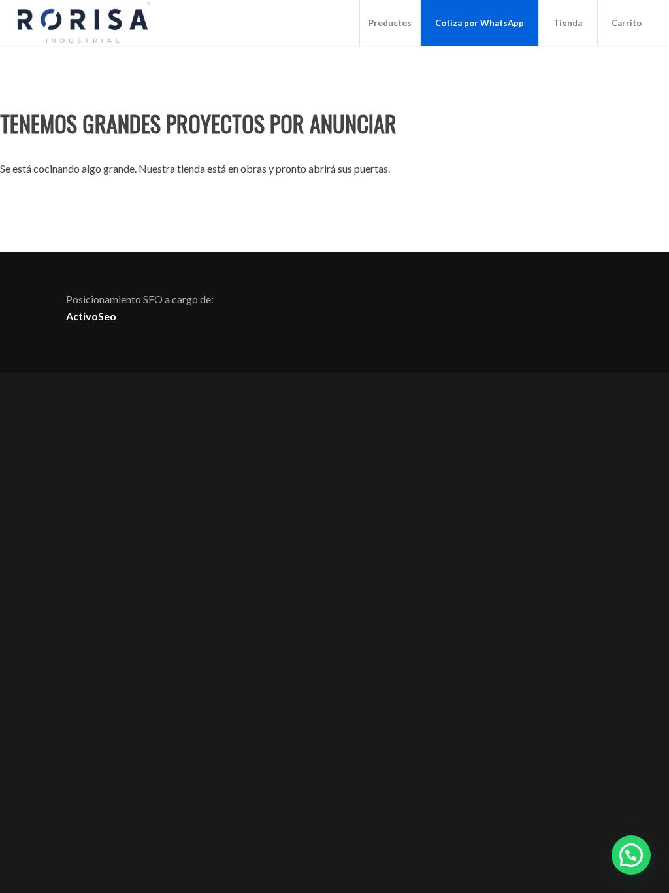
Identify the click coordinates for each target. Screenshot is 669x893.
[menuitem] (389, 23)
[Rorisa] (83, 23)
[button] (631, 855)
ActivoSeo (91, 316)
